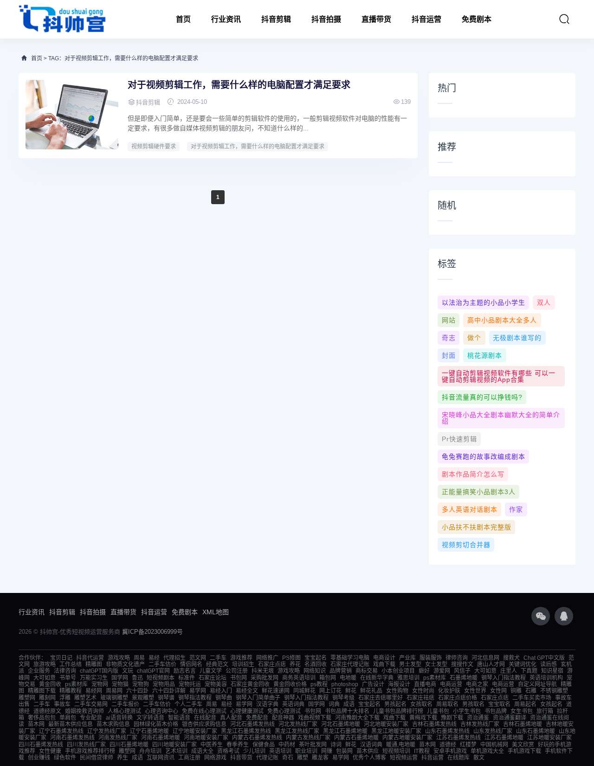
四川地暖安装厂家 (174, 744)
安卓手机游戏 (450, 751)
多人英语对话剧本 (469, 509)
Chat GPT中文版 (544, 658)
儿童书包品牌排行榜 (398, 711)
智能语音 (179, 718)
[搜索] (564, 19)
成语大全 (202, 751)
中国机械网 (494, 744)
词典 (334, 704)
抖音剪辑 (276, 19)
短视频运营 (404, 757)
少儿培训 (254, 751)
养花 (295, 664)
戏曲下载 (384, 664)
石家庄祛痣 (420, 698)
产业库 (407, 658)
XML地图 (215, 612)
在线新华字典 (377, 678)
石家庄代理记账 (349, 664)
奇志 (449, 337)
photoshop (344, 684)
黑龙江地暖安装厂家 (396, 731)
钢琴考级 (343, 698)
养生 (122, 757)
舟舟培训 (150, 751)
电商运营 (451, 684)
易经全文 (247, 691)
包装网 (344, 751)
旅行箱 (544, 711)
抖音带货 (241, 757)
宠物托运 (190, 684)
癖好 (424, 671)
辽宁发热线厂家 (106, 731)
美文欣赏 (523, 744)
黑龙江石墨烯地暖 (345, 731)
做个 (474, 337)
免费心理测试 (284, 711)
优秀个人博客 (369, 757)
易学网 (197, 691)
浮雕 (65, 698)
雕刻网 (47, 698)
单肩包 (67, 718)
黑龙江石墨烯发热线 (246, 731)
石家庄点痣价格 (457, 698)
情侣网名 (191, 664)
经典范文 (217, 664)
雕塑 (302, 757)
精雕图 (93, 664)
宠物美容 (216, 684)
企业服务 (39, 671)
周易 (139, 658)
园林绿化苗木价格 (156, 724)
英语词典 (293, 704)
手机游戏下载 (524, 751)
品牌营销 (340, 671)
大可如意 (485, 671)
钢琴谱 (166, 698)
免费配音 (257, 718)
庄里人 (508, 671)
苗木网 (36, 724)
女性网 (498, 691)
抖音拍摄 (326, 19)
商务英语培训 (299, 678)
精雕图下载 (42, 691)
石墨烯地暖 (464, 678)
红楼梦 (468, 744)
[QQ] (564, 616)
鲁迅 (137, 678)
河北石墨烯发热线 (252, 724)
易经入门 (221, 691)
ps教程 (319, 684)
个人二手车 (188, 704)
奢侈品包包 (42, 718)
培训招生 (243, 664)
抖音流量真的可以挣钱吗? (482, 397)
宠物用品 (164, 684)
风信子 (462, 671)
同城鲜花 (304, 691)
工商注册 (189, 757)
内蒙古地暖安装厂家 (407, 737)
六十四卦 (137, 691)
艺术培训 (176, 751)
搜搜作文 (462, 664)
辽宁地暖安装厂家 (195, 731)
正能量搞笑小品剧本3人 (479, 492)
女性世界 (475, 691)
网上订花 (330, 691)
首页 (183, 19)
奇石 (287, 757)
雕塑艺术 (85, 698)
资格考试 (228, 751)
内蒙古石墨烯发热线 (257, 737)
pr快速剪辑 (459, 439)
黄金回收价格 (290, 684)
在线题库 (458, 757)
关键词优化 (522, 664)
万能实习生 (94, 678)
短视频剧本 (160, 678)
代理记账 (267, 757)
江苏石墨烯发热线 (458, 737)
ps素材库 (434, 678)
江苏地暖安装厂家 (549, 737)
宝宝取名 (499, 704)
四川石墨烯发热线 (41, 744)
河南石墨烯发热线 (72, 737)
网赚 (326, 751)
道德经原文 (47, 711)
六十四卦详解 (169, 691)
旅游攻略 (44, 664)
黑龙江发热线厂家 (297, 731)
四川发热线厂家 (86, 744)
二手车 (218, 658)
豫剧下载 (452, 718)
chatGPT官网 (153, 671)
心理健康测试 (247, 711)
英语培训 (280, 751)
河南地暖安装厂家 (206, 737)
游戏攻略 (119, 658)
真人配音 (231, 718)
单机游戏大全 (487, 751)
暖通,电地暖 (400, 744)
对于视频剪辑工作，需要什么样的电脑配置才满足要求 (239, 85)
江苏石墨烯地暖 (503, 737)
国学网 (119, 678)
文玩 (127, 671)
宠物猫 (120, 684)
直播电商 (425, 684)
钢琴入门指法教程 (503, 678)
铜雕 (516, 691)
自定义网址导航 (537, 684)
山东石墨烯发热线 (447, 731)
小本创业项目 (398, 671)
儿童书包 (438, 711)
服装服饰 (431, 658)
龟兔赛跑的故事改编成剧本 (483, 456)
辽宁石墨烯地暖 (149, 731)
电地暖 (348, 678)
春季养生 (237, 744)
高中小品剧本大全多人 (502, 320)
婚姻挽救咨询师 (84, 711)
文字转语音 (150, 718)
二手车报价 (125, 704)
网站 (449, 320)
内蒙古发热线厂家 (308, 737)
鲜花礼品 (371, 691)
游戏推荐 (241, 658)
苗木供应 (367, 751)
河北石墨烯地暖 (340, 724)
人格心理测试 (124, 711)
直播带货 (376, 19)
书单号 (67, 678)
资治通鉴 (478, 718)
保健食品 (263, 744)
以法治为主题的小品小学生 (483, 302)
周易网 (114, 691)
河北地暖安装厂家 (386, 724)
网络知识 (314, 671)
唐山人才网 (491, 664)
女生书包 (521, 711)
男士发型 (410, 664)
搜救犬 (511, 658)
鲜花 (350, 691)
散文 (478, 757)
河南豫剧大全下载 (357, 718)
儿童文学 (211, 671)
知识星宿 (552, 671)
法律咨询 (65, 671)
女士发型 (436, 664)
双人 (544, 302)
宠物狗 (140, 684)
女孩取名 (421, 704)
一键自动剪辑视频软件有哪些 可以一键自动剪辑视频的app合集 (498, 376)
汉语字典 (267, 704)
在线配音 (205, 718)
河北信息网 (485, 658)
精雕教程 (70, 691)
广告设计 (373, 684)
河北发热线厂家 (297, 724)
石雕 (530, 691)
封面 (449, 355)
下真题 (529, 671)
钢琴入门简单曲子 (258, 698)
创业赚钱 (39, 757)
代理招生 (174, 658)
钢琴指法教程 (195, 698)
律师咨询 (457, 658)
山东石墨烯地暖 (535, 731)
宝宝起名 (315, 658)
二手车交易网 (91, 704)
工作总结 (70, 664)
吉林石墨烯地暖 (522, 724)
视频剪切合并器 (466, 544)
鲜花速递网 (276, 691)
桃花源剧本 (484, 355)
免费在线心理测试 (204, 711)
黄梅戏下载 (423, 718)
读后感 (548, 664)
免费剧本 (476, 19)
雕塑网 (27, 698)
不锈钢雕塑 (554, 691)
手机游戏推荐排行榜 (90, 751)
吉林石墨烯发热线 (434, 724)
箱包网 (327, 678)
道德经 (447, 744)
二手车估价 (162, 664)
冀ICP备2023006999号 (152, 631)
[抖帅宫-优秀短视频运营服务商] (63, 19)
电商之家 (477, 684)
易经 (154, 658)
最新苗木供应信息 (70, 724)
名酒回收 (315, 664)
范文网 (197, 658)
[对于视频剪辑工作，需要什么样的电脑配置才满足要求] (72, 114)
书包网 (238, 678)
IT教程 (422, 751)
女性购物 (397, 691)
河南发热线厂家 (117, 737)
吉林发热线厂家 (479, 724)
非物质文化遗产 (125, 664)
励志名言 (185, 671)
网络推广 (267, 658)
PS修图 (291, 658)
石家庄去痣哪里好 (380, 698)
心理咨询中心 (161, 711)
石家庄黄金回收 (250, 684)
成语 (349, 704)
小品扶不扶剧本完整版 (476, 527)
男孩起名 (395, 704)
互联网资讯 (160, 757)
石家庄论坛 (212, 678)
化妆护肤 (449, 691)
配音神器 (283, 718)
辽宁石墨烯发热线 (61, 731)
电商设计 (384, 658)
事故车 (62, 704)
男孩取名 (473, 704)
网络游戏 (215, 757)
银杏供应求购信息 (204, 724)
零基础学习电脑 (349, 658)
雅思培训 (408, 678)
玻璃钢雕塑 (114, 698)
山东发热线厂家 (492, 731)
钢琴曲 (223, 698)
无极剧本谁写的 (517, 337)
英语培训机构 (546, 678)
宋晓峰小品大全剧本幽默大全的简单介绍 (501, 418)
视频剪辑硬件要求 (153, 146)
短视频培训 (396, 751)
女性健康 (50, 751)
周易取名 (447, 704)
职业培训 (306, 751)
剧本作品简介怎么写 (473, 474)
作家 (516, 509)
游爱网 (441, 671)
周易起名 (525, 704)
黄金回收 (50, 684)
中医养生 (211, 744)
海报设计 (399, 684)
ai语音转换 (119, 718)
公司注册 (237, 671)
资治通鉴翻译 (509, 718)
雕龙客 (320, 757)
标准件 (186, 678)
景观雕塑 (143, 698)
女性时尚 (423, 691)
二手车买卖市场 (531, 698)
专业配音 (91, 718)
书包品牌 (495, 711)
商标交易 (366, 671)
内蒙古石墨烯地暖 (356, 737)
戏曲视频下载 (314, 718)
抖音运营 (426, 19)
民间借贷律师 (96, 757)
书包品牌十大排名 (347, 711)
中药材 (286, 744)
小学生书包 (467, 711)
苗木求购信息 (113, 724)
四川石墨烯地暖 (129, 744)
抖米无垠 (263, 671)
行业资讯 (226, 19)
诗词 (336, 744)
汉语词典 (371, 744)
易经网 (93, 691)
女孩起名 (551, 704)
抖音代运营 (90, 658)
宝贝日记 (61, 658)
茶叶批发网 (313, 744)
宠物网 (99, 684)
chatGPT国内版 (99, 671)
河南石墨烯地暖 (160, 737)
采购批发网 (264, 678)
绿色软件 (65, 757)
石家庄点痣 (272, 664)
